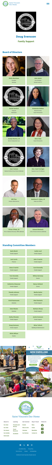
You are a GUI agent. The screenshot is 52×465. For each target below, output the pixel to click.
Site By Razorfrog (33, 451)
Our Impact (6, 430)
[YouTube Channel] (28, 445)
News (33, 425)
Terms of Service (19, 451)
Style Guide (6, 436)
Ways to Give (25, 427)
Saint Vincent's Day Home (24, 455)
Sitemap (25, 451)
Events (33, 427)
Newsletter (34, 430)
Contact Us (34, 433)
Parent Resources (15, 430)
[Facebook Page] (42, 426)
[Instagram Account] (42, 429)
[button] (47, 3)
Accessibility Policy (22, 449)
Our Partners (25, 433)
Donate (24, 425)
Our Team (6, 425)
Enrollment (15, 434)
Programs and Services (16, 425)
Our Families (7, 433)
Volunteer (24, 430)
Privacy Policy (30, 449)
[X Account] (42, 432)
